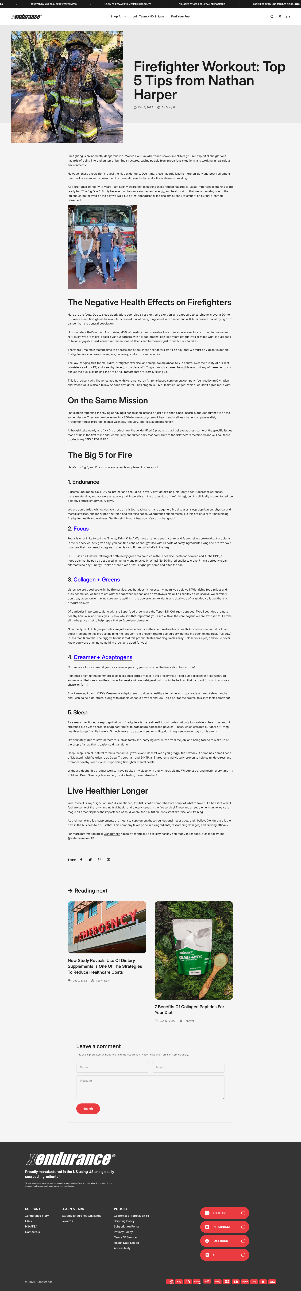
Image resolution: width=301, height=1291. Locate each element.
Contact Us (32, 1232)
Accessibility (122, 1248)
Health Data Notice (126, 1242)
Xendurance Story (37, 1215)
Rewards (67, 1221)
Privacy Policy (147, 1054)
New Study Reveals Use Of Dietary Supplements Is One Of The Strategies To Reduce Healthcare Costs (105, 966)
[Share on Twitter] (90, 859)
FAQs (28, 1221)
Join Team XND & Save (148, 16)
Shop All (116, 16)
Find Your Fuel (180, 16)
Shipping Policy (124, 1221)
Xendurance (112, 833)
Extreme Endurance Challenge (81, 1215)
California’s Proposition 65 (131, 1215)
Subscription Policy (127, 1226)
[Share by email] (108, 859)
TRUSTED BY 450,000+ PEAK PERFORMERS (169, 4)
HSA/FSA (31, 1226)
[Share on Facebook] (81, 859)
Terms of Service (171, 1054)
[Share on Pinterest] (99, 859)
